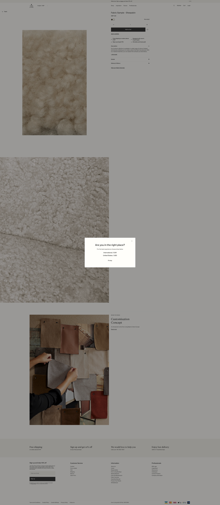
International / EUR (110, 253)
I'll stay (110, 260)
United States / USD (110, 255)
